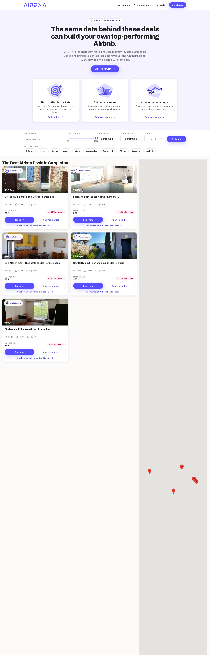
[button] (182, 467)
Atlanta (123, 151)
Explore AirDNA (105, 68)
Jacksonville (109, 151)
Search (176, 138)
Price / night (74, 134)
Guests (151, 134)
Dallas (55, 151)
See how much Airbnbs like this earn (35, 225)
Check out (128, 134)
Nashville (150, 151)
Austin (66, 151)
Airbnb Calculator (143, 5)
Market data (123, 5)
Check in (103, 134)
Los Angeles (91, 151)
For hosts (160, 5)
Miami (77, 151)
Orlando (29, 151)
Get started (177, 5)
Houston (43, 151)
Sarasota (136, 151)
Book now (19, 220)
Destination (30, 134)
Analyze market (51, 220)
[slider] (68, 138)
